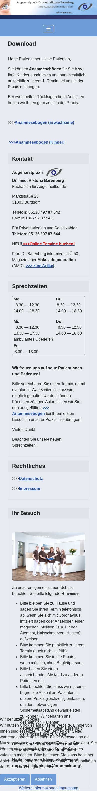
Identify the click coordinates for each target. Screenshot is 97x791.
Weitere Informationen (38, 788)
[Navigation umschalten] (48, 28)
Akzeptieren (14, 779)
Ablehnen (43, 779)
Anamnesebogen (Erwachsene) (44, 122)
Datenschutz (31, 478)
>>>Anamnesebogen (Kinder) (36, 142)
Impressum (29, 488)
